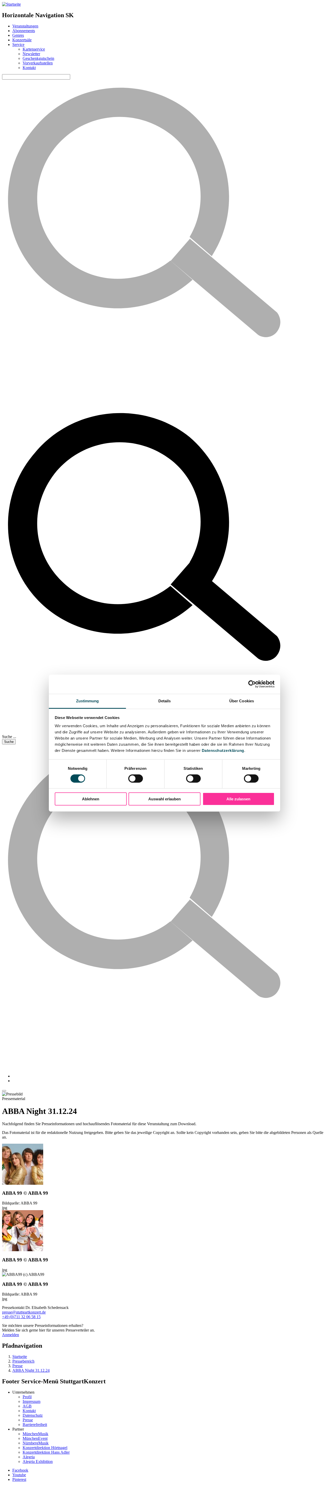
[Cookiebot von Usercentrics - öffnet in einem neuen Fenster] (252, 684)
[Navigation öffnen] (4, 1091)
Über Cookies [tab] (241, 700)
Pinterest (19, 1479)
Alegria (29, 1457)
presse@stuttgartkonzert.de (24, 1312)
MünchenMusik (35, 1434)
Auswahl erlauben (164, 799)
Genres (18, 35)
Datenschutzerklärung (223, 750)
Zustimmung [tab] (87, 700)
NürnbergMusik (36, 1443)
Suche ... (9, 736)
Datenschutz (33, 1415)
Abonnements (23, 30)
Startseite (19, 1356)
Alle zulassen (238, 799)
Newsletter (31, 54)
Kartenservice (34, 49)
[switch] (135, 778)
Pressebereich (23, 1361)
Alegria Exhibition (38, 1461)
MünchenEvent (35, 1438)
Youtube (19, 1475)
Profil (27, 1397)
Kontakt (29, 67)
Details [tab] (164, 700)
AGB (27, 1406)
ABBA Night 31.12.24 (31, 1370)
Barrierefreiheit (35, 1424)
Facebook (20, 1470)
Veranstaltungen (25, 26)
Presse (17, 1366)
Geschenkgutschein (38, 58)
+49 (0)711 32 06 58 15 (21, 1317)
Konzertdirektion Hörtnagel (45, 1447)
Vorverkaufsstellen (38, 63)
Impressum (31, 1401)
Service (18, 44)
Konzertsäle (22, 40)
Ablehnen (90, 799)
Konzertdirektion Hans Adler (46, 1452)
